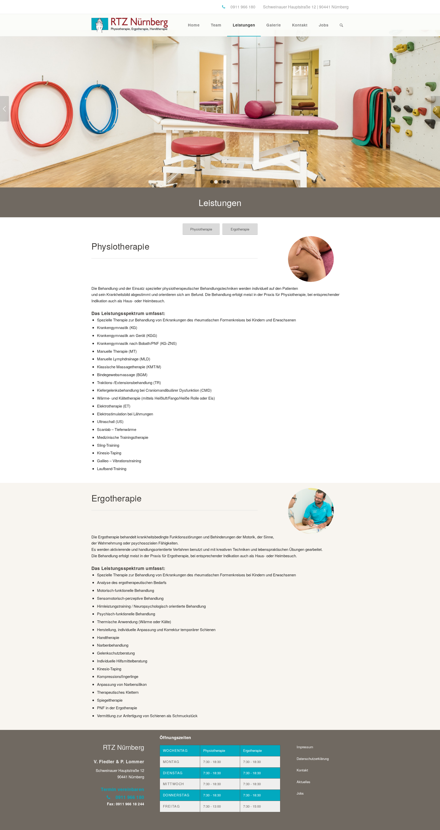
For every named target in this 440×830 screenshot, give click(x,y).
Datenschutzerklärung (313, 758)
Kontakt (302, 770)
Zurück (4, 108)
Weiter (435, 108)
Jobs (300, 793)
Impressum (305, 746)
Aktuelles (303, 781)
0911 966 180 (130, 797)
